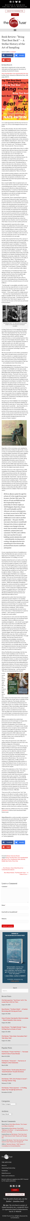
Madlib (3, 861)
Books (8, 855)
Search (15, 988)
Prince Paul (15, 861)
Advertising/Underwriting (8, 1168)
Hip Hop (23, 859)
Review (18, 855)
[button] (15, 11)
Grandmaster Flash (15, 859)
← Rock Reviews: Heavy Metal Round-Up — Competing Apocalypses (13, 868)
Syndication (5, 1170)
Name (4, 905)
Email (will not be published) (10, 912)
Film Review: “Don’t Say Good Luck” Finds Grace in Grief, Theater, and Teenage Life (14, 1135)
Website (4, 918)
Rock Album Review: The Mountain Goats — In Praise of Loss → (16, 873)
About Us (4, 1165)
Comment (5, 886)
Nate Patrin (9, 861)
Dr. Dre (8, 859)
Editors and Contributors (8, 1175)
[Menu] (15, 30)
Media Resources (6, 1173)
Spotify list (5, 810)
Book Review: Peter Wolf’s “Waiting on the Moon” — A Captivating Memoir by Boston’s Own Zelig (15, 1130)
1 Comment (13, 51)
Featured (13, 855)
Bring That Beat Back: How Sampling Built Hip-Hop (15, 73)
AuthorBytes (15, 1217)
